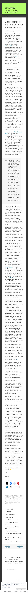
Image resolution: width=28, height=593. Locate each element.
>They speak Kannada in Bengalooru (13, 542)
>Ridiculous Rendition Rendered (12, 520)
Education (20, 496)
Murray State (12, 498)
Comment (17, 580)
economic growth (14, 496)
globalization (8, 501)
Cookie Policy (7, 587)
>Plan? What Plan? (9, 517)
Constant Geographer (10, 31)
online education (17, 501)
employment (7, 497)
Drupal (6, 267)
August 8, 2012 (19, 31)
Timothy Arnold (8, 502)
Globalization (13, 497)
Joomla (10, 267)
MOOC (12, 501)
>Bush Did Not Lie (9, 511)
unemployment (8, 499)
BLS (17, 359)
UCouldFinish (8, 45)
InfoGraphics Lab (12, 277)
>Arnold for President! (10, 514)
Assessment (15, 495)
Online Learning (19, 498)
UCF (13, 502)
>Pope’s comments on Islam (11, 531)
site (16, 56)
